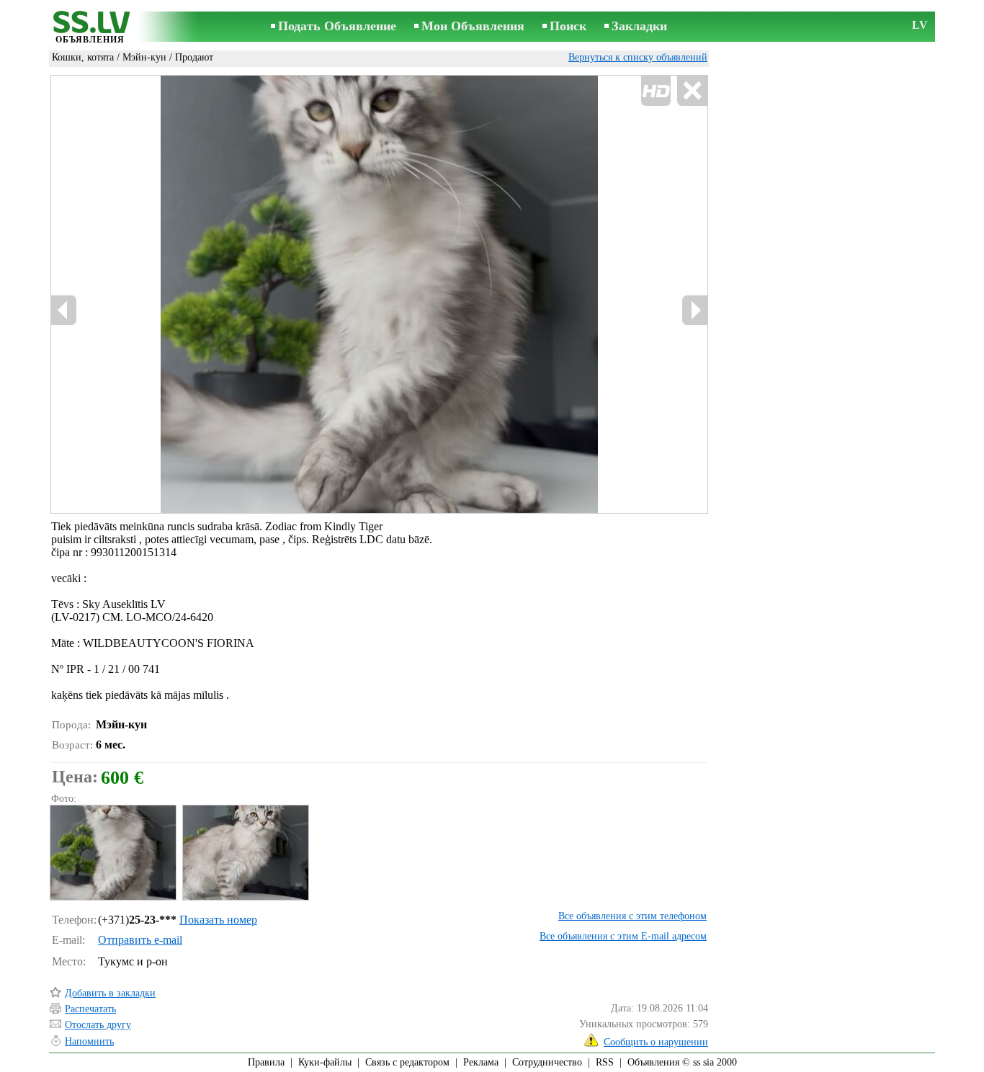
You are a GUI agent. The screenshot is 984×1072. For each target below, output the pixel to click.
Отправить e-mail (140, 940)
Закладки (639, 26)
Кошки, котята (83, 57)
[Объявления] (90, 28)
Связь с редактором (407, 1062)
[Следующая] (694, 310)
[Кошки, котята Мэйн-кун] (112, 853)
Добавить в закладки (110, 993)
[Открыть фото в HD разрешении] (379, 294)
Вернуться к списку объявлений (637, 57)
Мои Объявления (472, 26)
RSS (605, 1062)
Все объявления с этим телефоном (632, 916)
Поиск (568, 26)
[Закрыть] (691, 91)
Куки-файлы (325, 1062)
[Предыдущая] (64, 310)
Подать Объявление (337, 26)
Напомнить (89, 1041)
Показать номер (218, 920)
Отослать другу (98, 1024)
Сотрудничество (547, 1062)
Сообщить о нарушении (656, 1042)
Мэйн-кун (144, 57)
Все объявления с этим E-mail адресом (623, 936)
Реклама (480, 1062)
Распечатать (90, 1009)
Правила (266, 1062)
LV (920, 25)
